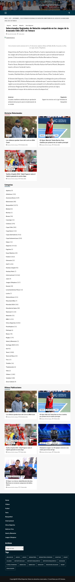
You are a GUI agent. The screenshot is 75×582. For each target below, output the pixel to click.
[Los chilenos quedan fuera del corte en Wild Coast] (21, 127)
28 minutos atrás (24, 145)
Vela (7, 370)
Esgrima (8, 249)
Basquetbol (9, 205)
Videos (8, 374)
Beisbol (8, 209)
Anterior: (22, 100)
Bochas (8, 212)
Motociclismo (10, 297)
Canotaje (9, 220)
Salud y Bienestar (11, 341)
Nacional (15, 25)
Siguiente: (54, 99)
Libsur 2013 (32, 564)
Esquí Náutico (10, 253)
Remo (8, 334)
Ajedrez (8, 190)
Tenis (56, 135)
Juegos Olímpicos (11, 282)
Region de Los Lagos (52, 564)
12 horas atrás (23, 487)
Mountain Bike (10, 301)
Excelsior (62, 561)
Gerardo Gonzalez (12, 34)
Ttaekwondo (10, 367)
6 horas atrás (57, 145)
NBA (7, 319)
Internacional (50, 135)
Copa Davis (9, 231)
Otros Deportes (29, 25)
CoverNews (52, 579)
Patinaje (8, 330)
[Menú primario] (8, 12)
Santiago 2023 (10, 345)
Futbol (8, 257)
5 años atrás (21, 34)
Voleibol (8, 378)
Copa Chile (9, 227)
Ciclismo (9, 166)
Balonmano (9, 201)
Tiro (7, 359)
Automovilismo (11, 198)
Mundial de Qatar (11, 308)
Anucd (24, 557)
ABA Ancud (9, 557)
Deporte (9, 25)
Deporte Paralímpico (33, 561)
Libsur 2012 (22, 564)
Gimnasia (9, 260)
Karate (8, 286)
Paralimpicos (10, 326)
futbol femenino (11, 564)
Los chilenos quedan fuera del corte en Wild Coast (20, 414)
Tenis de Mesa (10, 356)
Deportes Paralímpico (49, 561)
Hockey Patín (10, 271)
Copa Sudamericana (12, 238)
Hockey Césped (10, 268)
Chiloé (65, 557)
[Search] (69, 12)
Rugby (8, 337)
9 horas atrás (23, 178)
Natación (21, 25)
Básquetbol (32, 557)
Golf (7, 264)
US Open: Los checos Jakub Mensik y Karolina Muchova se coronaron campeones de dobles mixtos (19, 483)
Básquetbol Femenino (45, 557)
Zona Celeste (10, 381)
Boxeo (8, 216)
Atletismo (9, 194)
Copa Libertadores (11, 234)
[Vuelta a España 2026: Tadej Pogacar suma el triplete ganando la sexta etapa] (21, 161)
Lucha (8, 293)
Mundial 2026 (10, 304)
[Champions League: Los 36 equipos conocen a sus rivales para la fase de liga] (54, 435)
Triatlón (8, 363)
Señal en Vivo (9, 529)
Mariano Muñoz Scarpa (12, 145)
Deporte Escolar (19, 561)
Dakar (8, 242)
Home (7, 500)
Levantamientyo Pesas (13, 290)
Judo (7, 279)
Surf (7, 348)
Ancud (18, 557)
